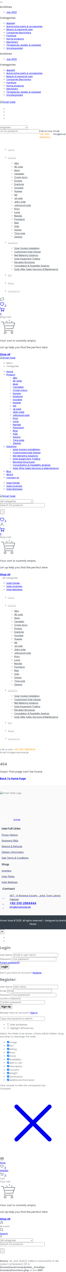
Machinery (12, 42)
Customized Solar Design (27, 251)
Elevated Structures (24, 262)
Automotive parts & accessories (24, 26)
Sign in (33, 1012)
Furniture (11, 35)
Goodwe (18, 187)
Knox (17, 208)
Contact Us (14, 291)
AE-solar (18, 166)
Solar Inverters (14, 486)
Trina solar (19, 233)
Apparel (10, 23)
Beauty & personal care (19, 29)
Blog (10, 275)
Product (12, 157)
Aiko (16, 163)
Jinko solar (20, 201)
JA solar (18, 198)
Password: (5, 959)
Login (4, 966)
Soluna (17, 229)
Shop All (5, 354)
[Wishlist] (2, 300)
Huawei (18, 191)
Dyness (18, 180)
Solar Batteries (14, 489)
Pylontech (19, 219)
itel (15, 194)
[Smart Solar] (8, 102)
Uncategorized (14, 48)
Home (11, 149)
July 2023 (11, 12)
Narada (18, 215)
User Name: (6, 955)
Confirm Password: (10, 998)
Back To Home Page (13, 778)
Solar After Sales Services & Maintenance (36, 269)
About (11, 283)
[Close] (1, 1236)
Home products (15, 38)
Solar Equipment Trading (27, 258)
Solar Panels (13, 482)
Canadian (19, 173)
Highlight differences (21, 1028)
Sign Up (6, 1006)
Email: (3, 991)
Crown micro (21, 177)
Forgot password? (10, 962)
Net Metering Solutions (26, 255)
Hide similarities (18, 1024)
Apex (17, 170)
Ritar (16, 222)
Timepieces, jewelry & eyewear (23, 45)
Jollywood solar (22, 205)
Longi (17, 212)
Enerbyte (19, 184)
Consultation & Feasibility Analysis (31, 265)
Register (37, 972)
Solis (16, 226)
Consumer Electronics (18, 32)
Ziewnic (18, 236)
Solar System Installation (27, 248)
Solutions (12, 242)
